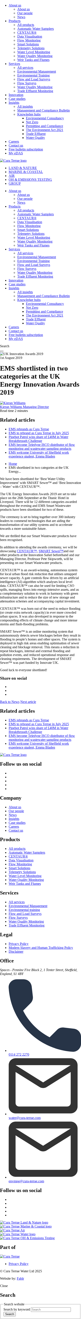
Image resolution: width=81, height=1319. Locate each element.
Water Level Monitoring (33, 52)
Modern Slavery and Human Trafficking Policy (41, 947)
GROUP (15, 183)
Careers (14, 141)
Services (14, 64)
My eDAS (16, 153)
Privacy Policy (19, 944)
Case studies (17, 99)
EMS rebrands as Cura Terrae (29, 429)
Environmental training (24, 910)
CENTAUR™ (27, 551)
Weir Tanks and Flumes (33, 60)
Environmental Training (33, 75)
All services (25, 67)
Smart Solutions (28, 44)
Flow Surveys (26, 83)
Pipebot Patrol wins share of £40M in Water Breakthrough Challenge (38, 439)
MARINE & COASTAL (26, 172)
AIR (12, 176)
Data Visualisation (29, 36)
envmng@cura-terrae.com (26, 1181)
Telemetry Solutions (30, 48)
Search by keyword (16, 1309)
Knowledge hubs (29, 114)
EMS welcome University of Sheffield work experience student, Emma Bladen (39, 454)
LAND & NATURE (23, 168)
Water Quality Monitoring (34, 56)
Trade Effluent (36, 134)
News (21, 17)
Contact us (16, 145)
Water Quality (35, 137)
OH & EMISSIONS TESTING (30, 179)
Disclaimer (16, 951)
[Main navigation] (1, 351)
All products (25, 25)
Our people (25, 13)
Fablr (20, 1278)
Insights (14, 102)
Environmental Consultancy (45, 118)
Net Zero (32, 122)
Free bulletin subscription (26, 149)
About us (15, 5)
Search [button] (4, 346)
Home (13, 464)
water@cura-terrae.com (25, 1118)
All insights (25, 106)
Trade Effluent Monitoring (35, 91)
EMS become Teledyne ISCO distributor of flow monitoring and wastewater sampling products (42, 446)
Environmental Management (36, 71)
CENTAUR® (27, 32)
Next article (28, 702)
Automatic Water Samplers (35, 28)
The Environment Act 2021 (44, 130)
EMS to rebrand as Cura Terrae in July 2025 (39, 433)
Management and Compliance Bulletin (43, 110)
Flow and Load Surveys (33, 79)
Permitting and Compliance (44, 126)
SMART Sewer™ (51, 551)
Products (15, 21)
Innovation (16, 95)
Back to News (9, 702)
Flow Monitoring (29, 40)
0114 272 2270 (19, 1054)
